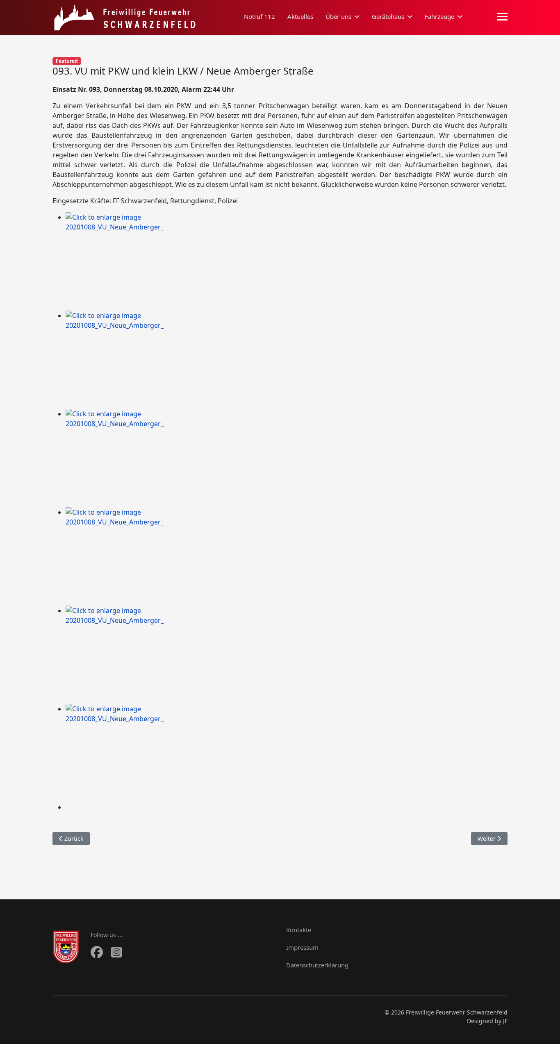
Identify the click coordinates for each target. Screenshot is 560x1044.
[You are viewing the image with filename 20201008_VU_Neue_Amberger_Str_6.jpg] (287, 753)
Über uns (338, 16)
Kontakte (298, 930)
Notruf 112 (259, 16)
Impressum (302, 947)
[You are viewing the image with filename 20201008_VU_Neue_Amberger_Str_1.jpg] (287, 261)
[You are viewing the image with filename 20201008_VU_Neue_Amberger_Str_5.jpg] (287, 655)
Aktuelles (300, 16)
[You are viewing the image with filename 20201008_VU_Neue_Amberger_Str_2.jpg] (287, 360)
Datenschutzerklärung (317, 965)
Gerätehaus (388, 16)
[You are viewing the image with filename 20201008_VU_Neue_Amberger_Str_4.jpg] (287, 556)
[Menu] (502, 16)
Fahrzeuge (439, 16)
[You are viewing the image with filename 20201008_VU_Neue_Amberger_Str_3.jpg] (287, 458)
